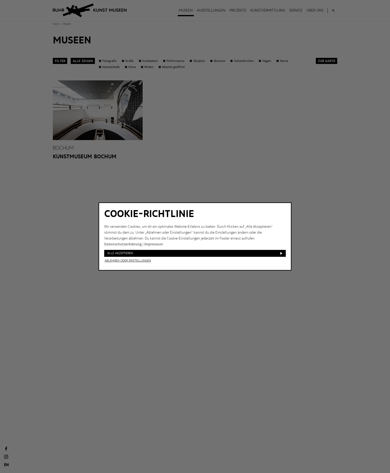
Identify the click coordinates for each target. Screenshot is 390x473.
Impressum (153, 244)
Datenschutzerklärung (123, 244)
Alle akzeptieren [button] (120, 253)
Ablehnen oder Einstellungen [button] (128, 260)
